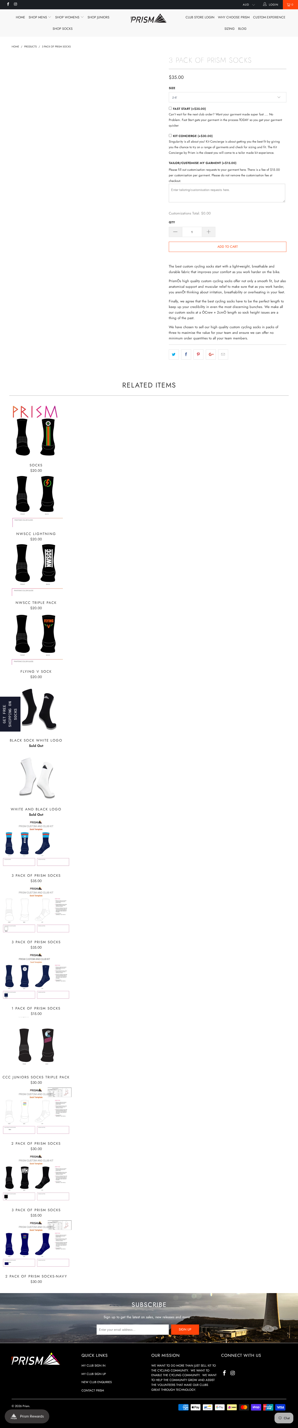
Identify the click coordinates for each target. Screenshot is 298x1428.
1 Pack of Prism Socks (36, 976)
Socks (36, 431)
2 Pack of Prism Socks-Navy (36, 1244)
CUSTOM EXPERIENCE (269, 17)
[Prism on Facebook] (8, 5)
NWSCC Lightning (36, 500)
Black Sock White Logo (36, 707)
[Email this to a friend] (223, 354)
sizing (229, 28)
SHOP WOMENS (67, 17)
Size (172, 88)
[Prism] (149, 18)
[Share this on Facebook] (186, 354)
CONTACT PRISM (92, 1390)
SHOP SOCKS (63, 28)
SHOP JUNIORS (98, 17)
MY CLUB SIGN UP (93, 1374)
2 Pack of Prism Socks (36, 1111)
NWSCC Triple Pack (36, 569)
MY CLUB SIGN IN (93, 1365)
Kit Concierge (193, 136)
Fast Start (189, 109)
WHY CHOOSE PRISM (234, 17)
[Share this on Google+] (211, 354)
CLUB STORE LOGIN (200, 17)
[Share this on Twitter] (174, 354)
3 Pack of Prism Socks (36, 843)
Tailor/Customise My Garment (202, 163)
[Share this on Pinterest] (198, 354)
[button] (10, 714)
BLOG (242, 28)
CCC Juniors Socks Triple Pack (36, 1043)
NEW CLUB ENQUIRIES (96, 1382)
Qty (172, 222)
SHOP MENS (38, 17)
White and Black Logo (36, 776)
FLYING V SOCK (36, 638)
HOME (20, 17)
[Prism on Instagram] (15, 5)
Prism (26, 1406)
